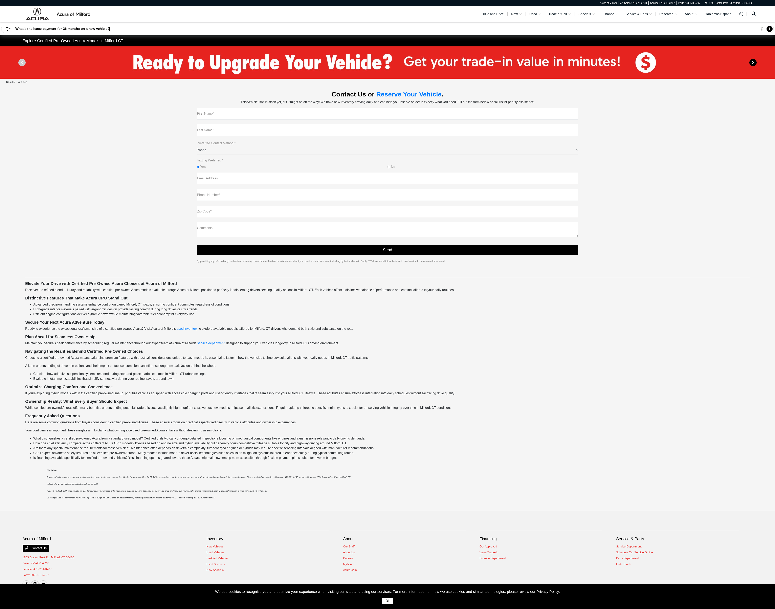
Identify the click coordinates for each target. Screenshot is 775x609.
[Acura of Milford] (57, 14)
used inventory (187, 328)
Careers (348, 558)
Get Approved (488, 546)
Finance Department (493, 558)
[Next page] (753, 62)
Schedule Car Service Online (634, 552)
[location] (706, 3)
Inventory (214, 539)
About (348, 539)
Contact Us (38, 548)
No (392, 166)
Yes (202, 166)
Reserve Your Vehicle (409, 94)
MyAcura (348, 564)
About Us (349, 552)
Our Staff (349, 546)
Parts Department (627, 558)
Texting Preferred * (210, 160)
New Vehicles (214, 546)
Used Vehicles (215, 552)
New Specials (215, 569)
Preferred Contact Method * (216, 143)
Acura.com (350, 569)
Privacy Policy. (548, 592)
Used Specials (215, 564)
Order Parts (623, 564)
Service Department (629, 546)
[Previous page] (21, 62)
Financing (488, 539)
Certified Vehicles (217, 558)
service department (210, 343)
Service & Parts (630, 539)
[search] (754, 14)
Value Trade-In (489, 552)
